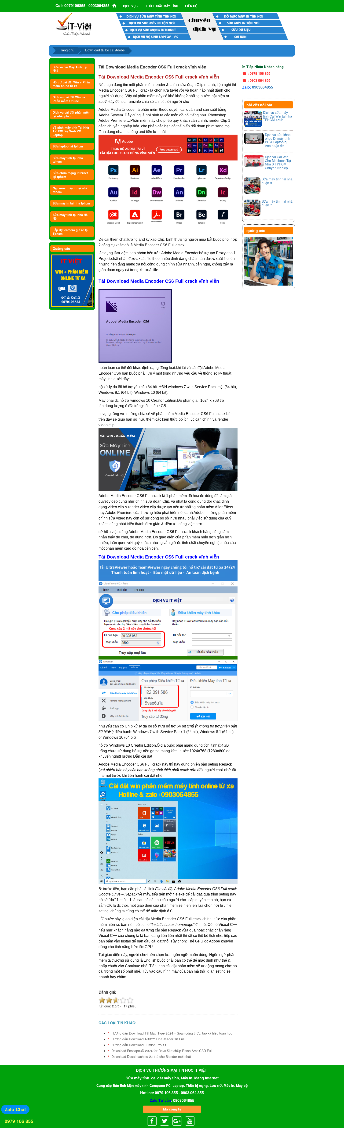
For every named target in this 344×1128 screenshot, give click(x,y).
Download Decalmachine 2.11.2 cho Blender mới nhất (151, 1056)
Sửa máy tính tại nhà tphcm (68, 160)
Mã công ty (172, 1109)
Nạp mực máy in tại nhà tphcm (70, 190)
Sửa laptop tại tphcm (68, 146)
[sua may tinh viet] (73, 24)
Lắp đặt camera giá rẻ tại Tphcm (70, 232)
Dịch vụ (129, 6)
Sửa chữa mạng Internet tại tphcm (70, 175)
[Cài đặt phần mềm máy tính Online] (72, 281)
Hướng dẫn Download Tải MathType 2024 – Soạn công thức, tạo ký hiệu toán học (171, 1033)
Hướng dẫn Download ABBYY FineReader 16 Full (147, 1039)
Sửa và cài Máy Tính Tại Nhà (70, 69)
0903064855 (262, 87)
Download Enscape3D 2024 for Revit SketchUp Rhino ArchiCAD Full (161, 1050)
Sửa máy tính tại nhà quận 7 (277, 203)
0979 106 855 (19, 1120)
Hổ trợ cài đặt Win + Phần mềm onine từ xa (71, 84)
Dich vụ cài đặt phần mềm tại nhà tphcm (72, 114)
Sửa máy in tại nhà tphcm (71, 203)
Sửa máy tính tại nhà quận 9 (277, 181)
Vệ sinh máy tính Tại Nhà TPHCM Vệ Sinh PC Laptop (71, 131)
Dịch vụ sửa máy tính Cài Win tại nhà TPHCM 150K (277, 116)
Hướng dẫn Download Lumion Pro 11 (138, 1044)
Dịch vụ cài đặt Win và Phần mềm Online (69, 99)
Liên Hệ (191, 6)
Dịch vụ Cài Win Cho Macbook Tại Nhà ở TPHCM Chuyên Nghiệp (278, 162)
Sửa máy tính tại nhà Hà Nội (70, 216)
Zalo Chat (15, 1109)
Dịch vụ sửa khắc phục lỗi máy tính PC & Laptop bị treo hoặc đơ (277, 140)
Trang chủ (66, 49)
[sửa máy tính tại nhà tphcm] (268, 261)
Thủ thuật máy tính (162, 6)
